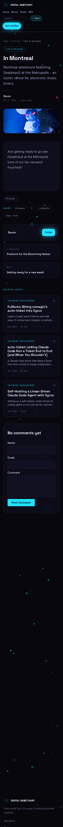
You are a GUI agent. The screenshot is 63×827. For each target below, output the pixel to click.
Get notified (11, 25)
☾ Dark (36, 18)
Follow (48, 232)
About (14, 11)
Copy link (12, 215)
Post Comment (21, 502)
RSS (30, 11)
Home (6, 11)
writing (16, 41)
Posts (23, 11)
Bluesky (20, 208)
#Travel (10, 198)
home (5, 41)
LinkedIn (44, 208)
